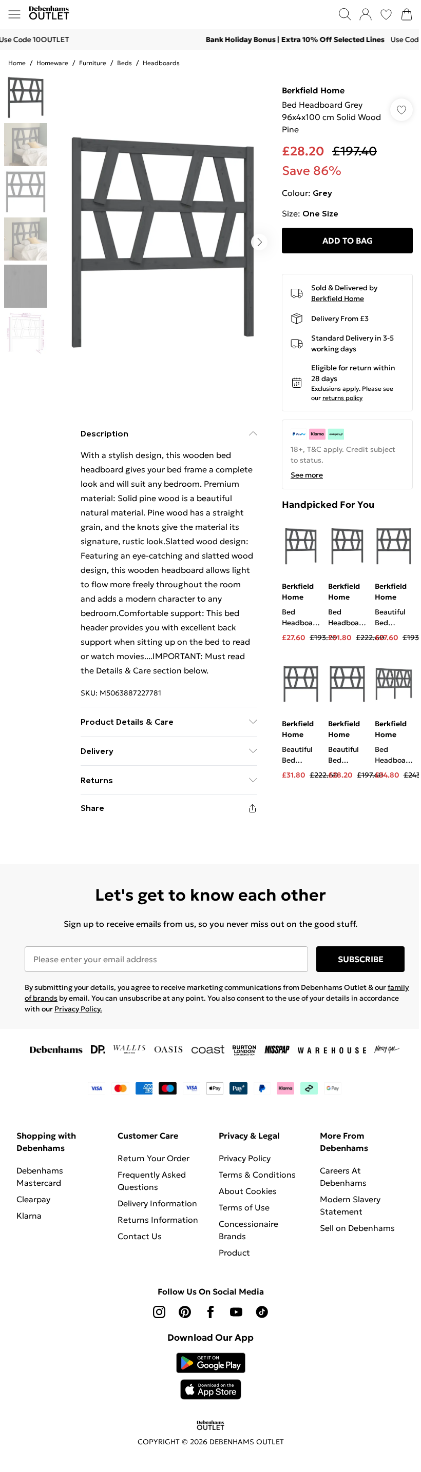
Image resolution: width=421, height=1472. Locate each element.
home (17, 63)
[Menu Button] (14, 14)
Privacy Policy (245, 1158)
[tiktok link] (262, 1312)
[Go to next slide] (259, 242)
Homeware (52, 63)
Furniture (92, 63)
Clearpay (33, 1199)
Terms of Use (244, 1207)
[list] (163, 242)
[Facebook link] (210, 1312)
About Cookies (248, 1191)
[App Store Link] (210, 1376)
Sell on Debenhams (357, 1228)
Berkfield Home (313, 90)
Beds (124, 63)
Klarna (29, 1215)
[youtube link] (236, 1312)
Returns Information (158, 1220)
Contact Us (140, 1236)
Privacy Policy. (78, 1008)
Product (234, 1252)
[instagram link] (159, 1312)
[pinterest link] (185, 1312)
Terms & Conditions (257, 1174)
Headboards (161, 63)
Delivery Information (157, 1203)
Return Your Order (153, 1158)
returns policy (342, 398)
